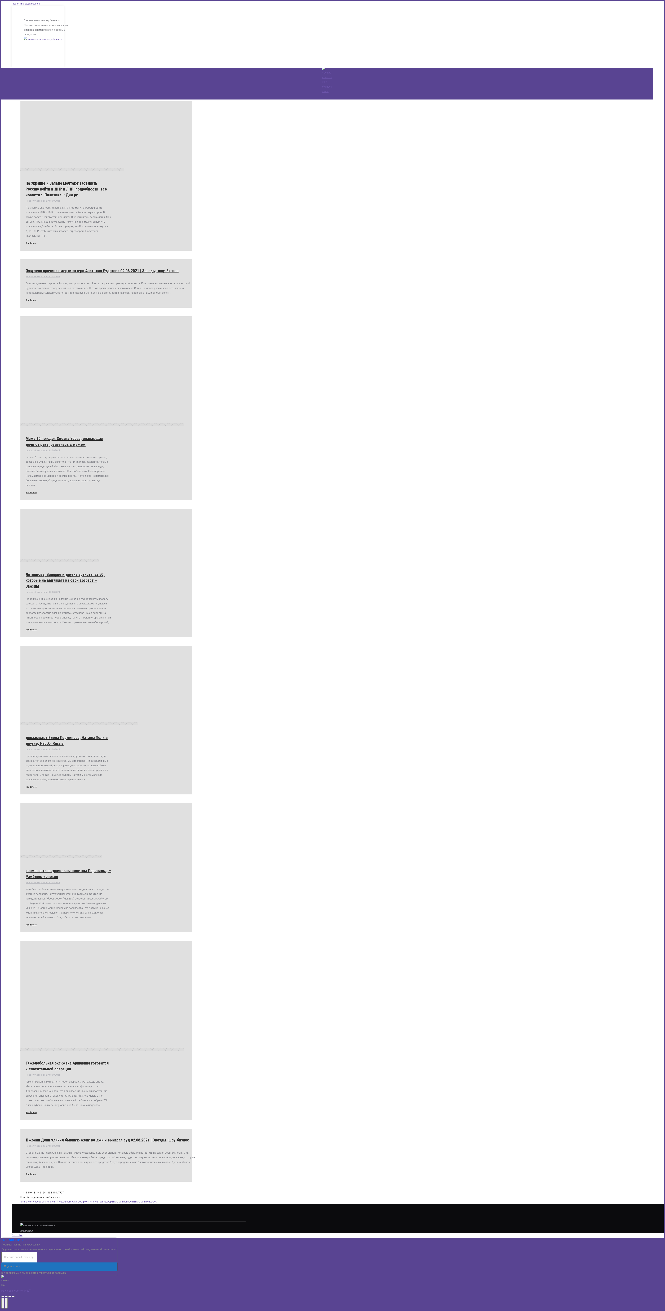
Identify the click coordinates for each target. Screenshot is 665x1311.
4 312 (41, 1192)
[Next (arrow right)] (6, 1303)
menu (325, 91)
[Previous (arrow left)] (2, 1303)
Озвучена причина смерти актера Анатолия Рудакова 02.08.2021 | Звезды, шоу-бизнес (102, 270)
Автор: (42, 201)
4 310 (28, 1192)
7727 (61, 1192)
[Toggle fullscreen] (9, 1296)
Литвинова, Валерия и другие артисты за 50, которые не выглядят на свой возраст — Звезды (65, 580)
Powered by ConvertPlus (16, 1290)
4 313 (47, 1192)
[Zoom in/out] (13, 1296)
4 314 (53, 1192)
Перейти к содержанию (26, 3)
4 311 (35, 1192)
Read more (31, 243)
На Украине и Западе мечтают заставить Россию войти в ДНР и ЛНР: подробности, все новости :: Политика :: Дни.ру (66, 189)
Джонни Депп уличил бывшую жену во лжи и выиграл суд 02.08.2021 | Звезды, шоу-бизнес (107, 1140)
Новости (30, 201)
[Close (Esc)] (2, 1296)
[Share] (6, 1296)
